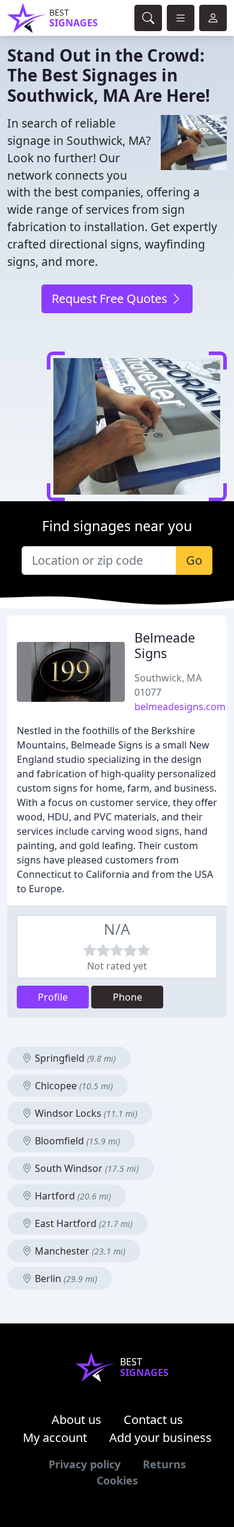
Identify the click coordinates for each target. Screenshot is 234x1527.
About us (76, 1419)
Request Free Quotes (111, 298)
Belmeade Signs (164, 645)
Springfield (74, 1058)
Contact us (153, 1419)
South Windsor (85, 1168)
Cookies (117, 1480)
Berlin (64, 1278)
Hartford (71, 1195)
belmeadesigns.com (180, 706)
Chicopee (72, 1085)
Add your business (160, 1437)
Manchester (78, 1251)
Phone (127, 997)
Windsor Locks (84, 1113)
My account (55, 1437)
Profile (53, 997)
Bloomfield (76, 1140)
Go (194, 560)
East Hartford (82, 1223)
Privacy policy (85, 1464)
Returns (164, 1464)
